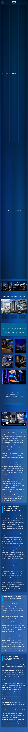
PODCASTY (14, 73)
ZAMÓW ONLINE (20, 210)
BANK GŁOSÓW (5, 73)
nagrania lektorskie (11, 494)
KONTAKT (7, 210)
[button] (2, 2)
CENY (23, 73)
